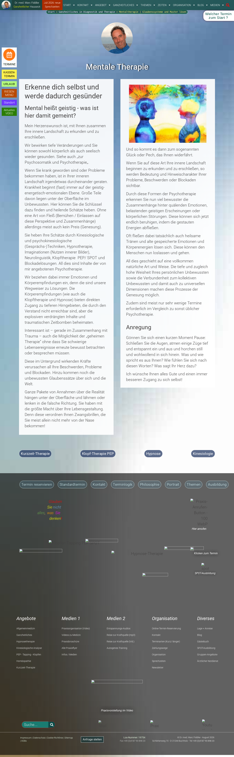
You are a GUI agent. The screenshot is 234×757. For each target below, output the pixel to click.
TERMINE (9, 64)
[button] (228, 5)
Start (67, 5)
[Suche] (51, 724)
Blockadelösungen (41, 263)
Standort (9, 102)
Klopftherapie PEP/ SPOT (74, 258)
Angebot (101, 5)
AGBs (24, 741)
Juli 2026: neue (52, 2)
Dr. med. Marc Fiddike (27, 2)
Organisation (182, 5)
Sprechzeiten (52, 6)
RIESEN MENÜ (9, 93)
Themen (146, 5)
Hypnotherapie (79, 246)
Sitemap (69, 737)
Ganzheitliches (123, 5)
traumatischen (37, 322)
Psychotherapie (73, 162)
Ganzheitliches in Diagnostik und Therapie (87, 11)
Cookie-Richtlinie (55, 737)
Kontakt (83, 5)
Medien (215, 5)
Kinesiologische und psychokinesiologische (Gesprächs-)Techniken (64, 241)
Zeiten (162, 5)
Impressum (26, 737)
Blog (201, 5)
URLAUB (9, 84)
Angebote (26, 618)
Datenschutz (39, 737)
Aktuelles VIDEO (9, 111)
